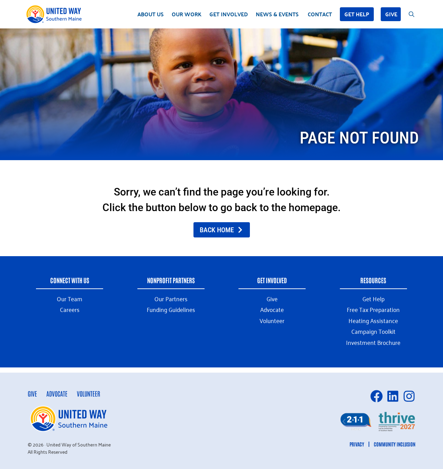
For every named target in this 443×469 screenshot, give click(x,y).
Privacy (357, 444)
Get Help (356, 14)
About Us (150, 14)
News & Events (277, 14)
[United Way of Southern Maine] (55, 14)
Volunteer (88, 393)
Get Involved (228, 14)
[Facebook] (376, 396)
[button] (344, 421)
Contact (320, 14)
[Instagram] (409, 396)
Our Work (186, 14)
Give (391, 14)
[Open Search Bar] (411, 14)
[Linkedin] (393, 396)
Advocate (56, 393)
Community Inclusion (394, 444)
